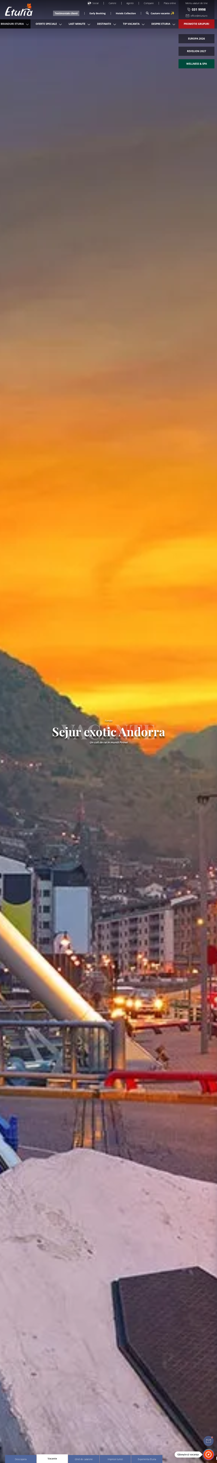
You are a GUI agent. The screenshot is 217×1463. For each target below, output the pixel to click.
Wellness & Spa (196, 63)
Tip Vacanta (131, 23)
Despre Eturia (160, 23)
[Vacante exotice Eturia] (17, 9)
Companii (149, 3)
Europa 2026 (196, 38)
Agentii (130, 3)
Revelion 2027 (196, 51)
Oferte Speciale (46, 23)
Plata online (170, 3)
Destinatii (104, 23)
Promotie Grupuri (196, 23)
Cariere (112, 3)
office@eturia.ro (199, 15)
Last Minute (77, 23)
